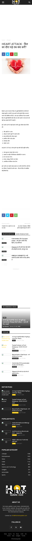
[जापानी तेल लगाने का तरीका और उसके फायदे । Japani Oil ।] (6, 433)
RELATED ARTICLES (8, 234)
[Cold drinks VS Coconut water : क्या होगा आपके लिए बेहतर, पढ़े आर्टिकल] (6, 241)
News (14, 340)
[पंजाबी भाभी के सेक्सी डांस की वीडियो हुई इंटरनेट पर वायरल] (6, 425)
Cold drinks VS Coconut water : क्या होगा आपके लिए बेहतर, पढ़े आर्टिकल (20, 241)
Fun (14, 534)
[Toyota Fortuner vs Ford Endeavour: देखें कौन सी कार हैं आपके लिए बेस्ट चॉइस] (6, 347)
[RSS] (16, 527)
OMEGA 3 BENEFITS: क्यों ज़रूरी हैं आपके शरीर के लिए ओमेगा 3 (21, 257)
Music (14, 426)
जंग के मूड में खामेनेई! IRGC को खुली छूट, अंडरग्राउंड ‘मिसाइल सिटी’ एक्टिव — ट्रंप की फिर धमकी (15, 322)
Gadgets (18, 536)
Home (3, 40)
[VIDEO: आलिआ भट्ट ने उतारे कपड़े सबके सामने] (6, 442)
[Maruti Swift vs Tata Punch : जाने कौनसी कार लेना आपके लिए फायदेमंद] (6, 357)
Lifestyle (9, 40)
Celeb (14, 443)
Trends (23, 536)
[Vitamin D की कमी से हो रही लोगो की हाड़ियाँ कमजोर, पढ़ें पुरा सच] (6, 249)
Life (26, 534)
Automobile (15, 350)
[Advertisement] (16, 21)
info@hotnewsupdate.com (19, 515)
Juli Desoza (6, 326)
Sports (10, 534)
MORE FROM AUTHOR (22, 234)
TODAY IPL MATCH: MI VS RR (8, 227)
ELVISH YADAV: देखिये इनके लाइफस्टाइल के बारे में (23, 227)
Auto (13, 536)
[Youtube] (21, 527)
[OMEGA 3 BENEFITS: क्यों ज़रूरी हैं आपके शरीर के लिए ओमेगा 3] (6, 258)
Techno (9, 536)
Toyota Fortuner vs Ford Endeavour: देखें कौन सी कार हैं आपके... (19, 347)
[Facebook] (11, 527)
